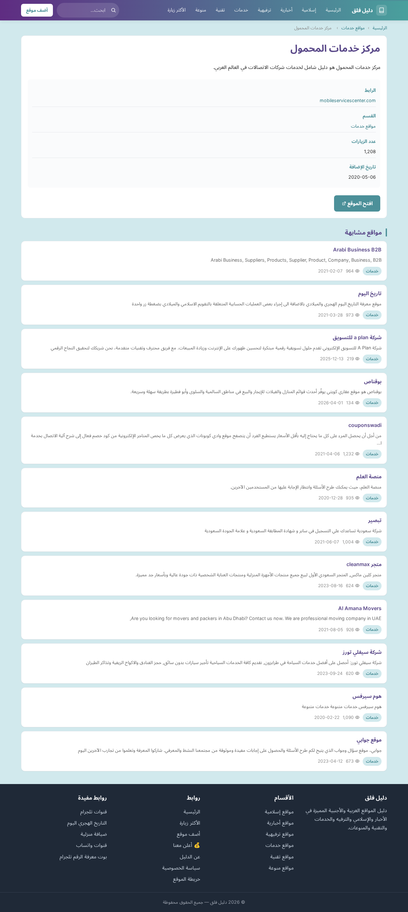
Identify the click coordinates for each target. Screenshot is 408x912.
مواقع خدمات (353, 27)
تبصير (375, 520)
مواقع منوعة (281, 867)
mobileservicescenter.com (348, 100)
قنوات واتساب (91, 845)
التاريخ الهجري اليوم (87, 822)
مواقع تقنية (282, 856)
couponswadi (365, 425)
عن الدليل (190, 856)
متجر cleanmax (364, 564)
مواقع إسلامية (279, 811)
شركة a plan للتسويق (357, 337)
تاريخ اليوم (370, 293)
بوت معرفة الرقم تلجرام (83, 856)
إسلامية (309, 10)
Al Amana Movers (360, 608)
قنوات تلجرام (93, 811)
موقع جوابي (369, 739)
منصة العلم (369, 476)
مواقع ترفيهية (280, 834)
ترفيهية (264, 10)
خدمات (241, 10)
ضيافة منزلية (94, 834)
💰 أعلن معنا (186, 845)
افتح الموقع (359, 203)
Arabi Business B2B (357, 249)
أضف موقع (37, 10)
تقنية (220, 10)
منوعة (200, 10)
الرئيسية (333, 10)
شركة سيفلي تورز (362, 652)
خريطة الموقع (186, 879)
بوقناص (373, 381)
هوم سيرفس (367, 696)
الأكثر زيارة (177, 10)
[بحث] (113, 10)
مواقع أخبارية (280, 822)
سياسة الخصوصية (181, 867)
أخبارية (286, 10)
